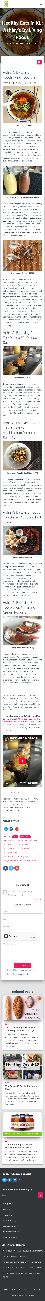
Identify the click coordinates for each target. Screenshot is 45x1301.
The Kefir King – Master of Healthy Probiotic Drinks (19, 1146)
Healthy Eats (25, 836)
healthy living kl (25, 852)
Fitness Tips (7, 1215)
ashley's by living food (29, 840)
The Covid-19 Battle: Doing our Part (16, 1256)
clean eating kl (23, 844)
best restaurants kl (10, 844)
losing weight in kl (9, 861)
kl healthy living (23, 857)
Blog (15, 836)
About (26, 1289)
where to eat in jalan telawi (26, 861)
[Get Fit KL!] (7, 4)
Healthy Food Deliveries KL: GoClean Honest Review (22, 1267)
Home (6, 1289)
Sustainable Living (9, 1226)
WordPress (30, 1295)
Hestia (13, 1295)
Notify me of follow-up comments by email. (20, 970)
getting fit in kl (28, 848)
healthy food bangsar (11, 852)
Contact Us (36, 1289)
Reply (39, 899)
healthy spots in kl (9, 857)
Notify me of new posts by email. (16, 974)
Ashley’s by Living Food (12, 792)
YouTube (20, 1290)
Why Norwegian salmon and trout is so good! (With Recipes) (22, 1275)
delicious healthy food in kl (13, 848)
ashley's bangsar (14, 840)
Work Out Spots (9, 1237)
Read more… (10, 1046)
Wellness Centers (9, 1232)
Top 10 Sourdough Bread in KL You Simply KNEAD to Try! (21, 1029)
